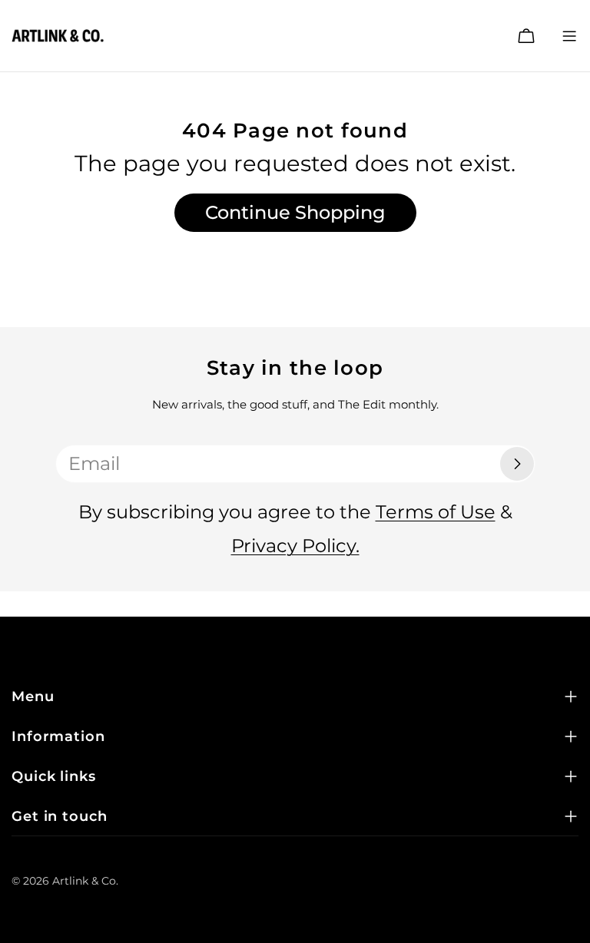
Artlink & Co (84, 881)
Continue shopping (295, 212)
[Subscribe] (517, 464)
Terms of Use (436, 512)
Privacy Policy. (295, 545)
